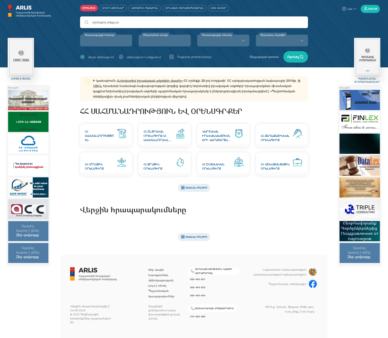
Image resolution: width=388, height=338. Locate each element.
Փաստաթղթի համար (99, 35)
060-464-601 (198, 279)
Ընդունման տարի (155, 35)
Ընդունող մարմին (272, 35)
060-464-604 (198, 295)
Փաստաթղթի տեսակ (217, 35)
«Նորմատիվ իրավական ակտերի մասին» (150, 81)
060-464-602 (198, 287)
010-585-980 (198, 316)
